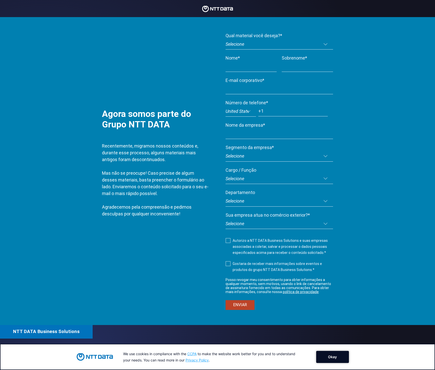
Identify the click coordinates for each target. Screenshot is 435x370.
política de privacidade (301, 292)
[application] (217, 357)
